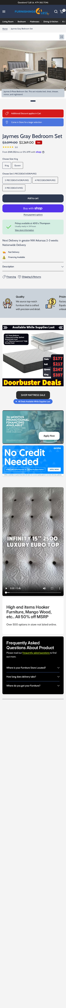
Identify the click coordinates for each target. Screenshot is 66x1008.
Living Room (7, 21)
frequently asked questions (36, 652)
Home (5, 28)
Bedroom (22, 21)
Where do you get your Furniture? (23, 685)
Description (8, 266)
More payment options (33, 215)
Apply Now (49, 435)
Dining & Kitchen (50, 21)
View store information (24, 230)
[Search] (56, 11)
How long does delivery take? (21, 676)
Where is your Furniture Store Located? (26, 667)
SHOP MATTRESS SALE (33, 395)
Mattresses (34, 21)
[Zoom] (61, 36)
